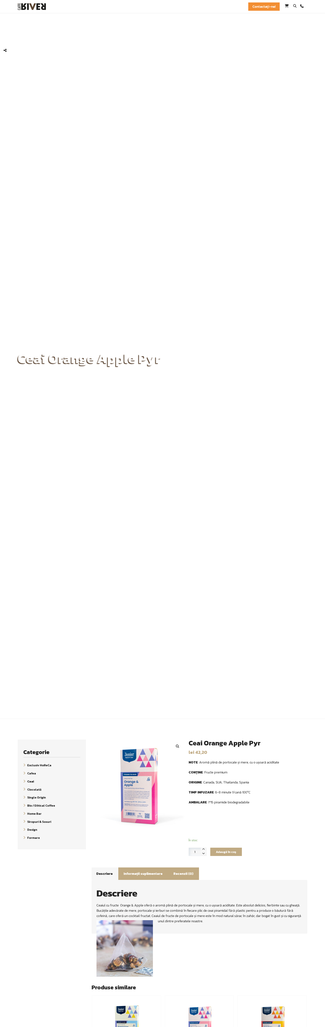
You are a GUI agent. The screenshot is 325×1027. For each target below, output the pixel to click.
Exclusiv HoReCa (39, 765)
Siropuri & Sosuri (39, 821)
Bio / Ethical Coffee (41, 805)
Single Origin (36, 797)
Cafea (31, 773)
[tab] (104, 873)
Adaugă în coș (226, 852)
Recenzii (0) (183, 873)
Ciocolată (34, 789)
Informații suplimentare (143, 873)
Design (32, 829)
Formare (33, 837)
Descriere (104, 873)
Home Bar (34, 813)
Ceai (30, 781)
